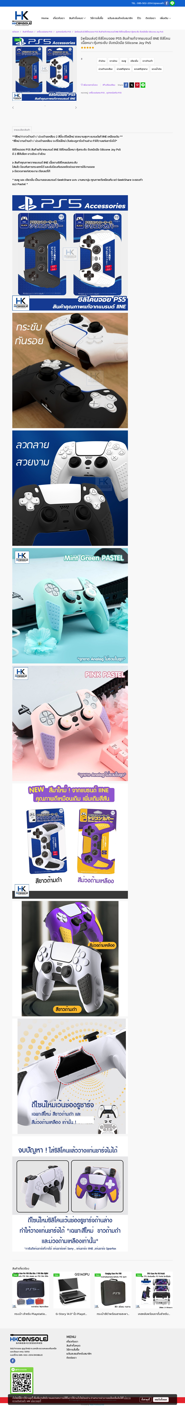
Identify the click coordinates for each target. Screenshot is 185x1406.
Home (45, 18)
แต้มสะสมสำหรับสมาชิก (120, 18)
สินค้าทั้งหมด (76, 18)
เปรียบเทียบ (110, 84)
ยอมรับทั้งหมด (161, 1399)
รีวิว (139, 18)
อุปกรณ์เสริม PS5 (114, 92)
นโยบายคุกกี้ (36, 1401)
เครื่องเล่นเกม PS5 (97, 92)
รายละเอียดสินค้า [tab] (22, 129)
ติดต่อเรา (151, 18)
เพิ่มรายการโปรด (90, 84)
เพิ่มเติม (164, 18)
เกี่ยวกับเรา (59, 18)
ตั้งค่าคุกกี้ (145, 1399)
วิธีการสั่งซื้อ (96, 18)
